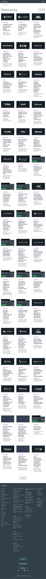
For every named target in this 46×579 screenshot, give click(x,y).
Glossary (2, 517)
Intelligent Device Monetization (16, 497)
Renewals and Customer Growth (17, 528)
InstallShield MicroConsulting (40, 502)
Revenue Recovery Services (18, 539)
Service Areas (27, 517)
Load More (23, 478)
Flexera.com (23, 568)
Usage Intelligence (16, 523)
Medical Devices (16, 550)
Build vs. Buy (15, 502)
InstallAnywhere (40, 494)
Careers (2, 500)
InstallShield (39, 493)
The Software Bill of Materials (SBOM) (28, 494)
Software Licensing (16, 519)
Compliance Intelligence (17, 525)
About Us (3, 489)
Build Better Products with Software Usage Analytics (18, 507)
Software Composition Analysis (30, 489)
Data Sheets (3, 513)
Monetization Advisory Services (17, 534)
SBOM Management (28, 508)
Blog (2, 510)
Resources (3, 506)
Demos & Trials (4, 515)
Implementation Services (17, 536)
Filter (42, 9)
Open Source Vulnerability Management (29, 502)
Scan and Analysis (28, 510)
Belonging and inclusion (5, 502)
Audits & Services (28, 515)
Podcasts (2, 519)
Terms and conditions (23, 576)
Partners (2, 496)
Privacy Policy (17, 576)
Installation (39, 489)
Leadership (3, 493)
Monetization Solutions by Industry (17, 512)
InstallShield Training (41, 500)
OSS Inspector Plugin (29, 511)
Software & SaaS (16, 544)
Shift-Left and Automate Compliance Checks (29, 497)
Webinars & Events (4, 522)
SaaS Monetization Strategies (18, 494)
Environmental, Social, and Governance (6, 499)
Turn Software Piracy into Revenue (17, 509)
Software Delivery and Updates (17, 521)
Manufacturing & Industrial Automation (18, 547)
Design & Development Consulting (39, 505)
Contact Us (3, 504)
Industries (15, 543)
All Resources (3, 508)
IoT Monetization (16, 499)
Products (14, 515)
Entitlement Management (17, 517)
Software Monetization (18, 489)
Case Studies (3, 512)
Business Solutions (16, 491)
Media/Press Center (4, 494)
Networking (15, 549)
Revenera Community (23, 563)
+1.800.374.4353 (23, 557)
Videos (2, 520)
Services (14, 531)
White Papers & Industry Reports (5, 525)
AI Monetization (16, 493)
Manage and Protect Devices (18, 504)
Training (14, 537)
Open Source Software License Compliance (29, 500)
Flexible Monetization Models (18, 501)
